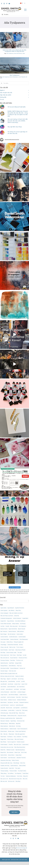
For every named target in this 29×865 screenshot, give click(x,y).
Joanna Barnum (9, 689)
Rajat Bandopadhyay (20, 749)
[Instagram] (4, 3)
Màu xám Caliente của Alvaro (16, 613)
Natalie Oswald (13, 728)
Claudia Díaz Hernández (12, 644)
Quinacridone (25, 744)
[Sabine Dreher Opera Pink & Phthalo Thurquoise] (2, 125)
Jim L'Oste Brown (20, 686)
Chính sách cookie (23, 859)
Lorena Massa (4, 710)
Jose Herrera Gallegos (13, 694)
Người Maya (13, 720)
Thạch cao (19, 665)
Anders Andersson (17, 618)
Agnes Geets (3, 607)
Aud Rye (2, 626)
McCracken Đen (20, 720)
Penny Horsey (10, 739)
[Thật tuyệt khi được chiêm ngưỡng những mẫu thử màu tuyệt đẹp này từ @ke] (14, 511)
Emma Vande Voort (5, 655)
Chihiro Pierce (10, 642)
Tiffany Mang (3, 773)
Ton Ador (3, 776)
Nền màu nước (4, 781)
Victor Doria (19, 776)
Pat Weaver (10, 736)
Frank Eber (12, 660)
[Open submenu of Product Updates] (28, 95)
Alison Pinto (18, 610)
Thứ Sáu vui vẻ (19, 660)
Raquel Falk (3, 752)
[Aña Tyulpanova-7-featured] (14, 58)
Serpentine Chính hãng (6, 760)
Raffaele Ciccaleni (10, 749)
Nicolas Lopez (11, 731)
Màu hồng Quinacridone (19, 747)
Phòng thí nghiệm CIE (18, 642)
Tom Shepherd (18, 773)
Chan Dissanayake (24, 639)
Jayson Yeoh (24, 684)
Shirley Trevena (15, 760)
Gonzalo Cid (22, 668)
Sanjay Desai (18, 755)
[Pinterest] (6, 3)
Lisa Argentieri (16, 707)
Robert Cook (17, 752)
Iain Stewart (14, 678)
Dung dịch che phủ (22, 715)
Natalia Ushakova (4, 728)
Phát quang (24, 710)
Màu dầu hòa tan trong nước (15, 778)
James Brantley (11, 681)
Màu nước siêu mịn (5, 657)
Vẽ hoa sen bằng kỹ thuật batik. (17, 107)
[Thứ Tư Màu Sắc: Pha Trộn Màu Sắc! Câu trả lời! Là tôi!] (14, 570)
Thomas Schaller (13, 770)
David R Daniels (4, 649)
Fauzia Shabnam (13, 657)
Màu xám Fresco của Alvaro (7, 615)
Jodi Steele (16, 689)
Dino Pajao (3, 652)
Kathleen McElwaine (21, 699)
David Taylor (11, 649)
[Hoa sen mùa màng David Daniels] (2, 105)
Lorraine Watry (11, 710)
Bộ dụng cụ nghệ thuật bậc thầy (8, 718)
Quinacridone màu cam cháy (7, 747)
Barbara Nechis (4, 628)
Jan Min (23, 681)
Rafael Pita (3, 749)
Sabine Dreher (4, 755)
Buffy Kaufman (20, 631)
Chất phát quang (4, 712)
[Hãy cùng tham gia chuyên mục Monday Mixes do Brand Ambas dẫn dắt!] (14, 305)
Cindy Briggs (3, 644)
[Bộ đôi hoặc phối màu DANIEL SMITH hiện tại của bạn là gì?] (14, 157)
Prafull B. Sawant (20, 741)
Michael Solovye (4, 723)
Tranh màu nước (12, 670)
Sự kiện (24, 655)
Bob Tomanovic (4, 631)
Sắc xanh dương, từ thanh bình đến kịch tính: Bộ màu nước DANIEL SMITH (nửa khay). (18, 120)
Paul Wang (24, 736)
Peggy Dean (3, 739)
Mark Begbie (3, 715)
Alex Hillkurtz (11, 610)
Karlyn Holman (4, 699)
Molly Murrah (12, 726)
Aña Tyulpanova (10, 53)
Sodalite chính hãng (5, 765)
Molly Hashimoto (4, 726)
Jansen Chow (17, 684)
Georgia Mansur (4, 665)
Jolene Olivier (13, 691)
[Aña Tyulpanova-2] (14, 32)
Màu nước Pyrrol (17, 744)
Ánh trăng (18, 726)
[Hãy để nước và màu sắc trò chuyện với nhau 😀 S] (14, 452)
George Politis (18, 663)
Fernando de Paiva (23, 657)
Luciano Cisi (18, 710)
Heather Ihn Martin (19, 676)
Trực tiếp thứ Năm (22, 770)
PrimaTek (11, 744)
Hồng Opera (11, 734)
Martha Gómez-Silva (12, 715)
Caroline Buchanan (13, 636)
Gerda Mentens (12, 665)
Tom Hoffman (11, 773)
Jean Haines (3, 686)
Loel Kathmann (24, 707)
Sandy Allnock (11, 755)
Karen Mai (18, 697)
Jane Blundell (3, 684)
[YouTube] (9, 3)
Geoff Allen (11, 663)
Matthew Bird (19, 718)
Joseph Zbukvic (22, 694)
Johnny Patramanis (5, 691)
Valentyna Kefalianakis (11, 776)
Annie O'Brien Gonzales (6, 623)
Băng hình (25, 776)
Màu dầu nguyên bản (20, 734)
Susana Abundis (4, 768)
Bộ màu (21, 644)
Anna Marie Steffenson (20, 621)
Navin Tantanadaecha (22, 728)
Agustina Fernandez (19, 607)
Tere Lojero (17, 768)
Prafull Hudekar (4, 744)
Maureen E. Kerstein (5, 720)
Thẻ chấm (19, 652)
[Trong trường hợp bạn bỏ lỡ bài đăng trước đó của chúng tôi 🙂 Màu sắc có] (14, 334)
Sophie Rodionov (14, 765)
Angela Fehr (3, 621)
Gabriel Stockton (4, 663)
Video (23, 53)
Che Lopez (3, 642)
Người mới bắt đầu (13, 628)
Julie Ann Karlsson (11, 697)
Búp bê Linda (9, 707)
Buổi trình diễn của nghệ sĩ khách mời (9, 673)
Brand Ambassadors (14, 76)
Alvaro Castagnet (4, 613)
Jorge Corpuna (4, 694)
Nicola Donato (4, 731)
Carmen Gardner (4, 636)
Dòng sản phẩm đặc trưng (6, 762)
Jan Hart (18, 681)
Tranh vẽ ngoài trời (11, 741)
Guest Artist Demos (18, 53)
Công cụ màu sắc (4, 647)
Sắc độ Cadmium (11, 634)
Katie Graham (4, 702)
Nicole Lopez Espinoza (21, 731)
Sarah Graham (4, 757)
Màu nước (25, 778)
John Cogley (22, 689)
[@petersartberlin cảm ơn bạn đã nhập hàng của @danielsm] (14, 393)
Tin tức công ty (19, 647)
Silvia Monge (16, 762)
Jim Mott (3, 689)
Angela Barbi (25, 618)
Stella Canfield (22, 765)
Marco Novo (22, 712)
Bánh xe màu (12, 647)
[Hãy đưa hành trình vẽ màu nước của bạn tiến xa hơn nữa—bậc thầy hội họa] (14, 364)
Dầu (1, 734)
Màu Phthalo (3, 741)
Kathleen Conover (12, 699)
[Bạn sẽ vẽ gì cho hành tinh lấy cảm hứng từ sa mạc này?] (14, 541)
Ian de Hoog (20, 678)
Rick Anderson (10, 752)
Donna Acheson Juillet (11, 652)
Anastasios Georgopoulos (6, 618)
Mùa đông (18, 781)
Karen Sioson (25, 697)
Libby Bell (3, 707)
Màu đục (5, 734)
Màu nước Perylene (19, 739)
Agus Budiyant (10, 607)
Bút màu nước (11, 781)
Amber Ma (16, 615)
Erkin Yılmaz (13, 655)
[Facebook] (1, 3)
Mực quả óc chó (4, 778)
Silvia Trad (22, 762)
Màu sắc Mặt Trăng (13, 712)
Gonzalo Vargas (4, 670)
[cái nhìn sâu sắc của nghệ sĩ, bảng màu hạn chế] (2, 131)
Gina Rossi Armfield (5, 668)
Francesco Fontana (5, 660)
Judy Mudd (3, 697)
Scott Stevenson (11, 757)
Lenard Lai (12, 705)
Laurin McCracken (5, 705)
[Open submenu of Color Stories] (28, 93)
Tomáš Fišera (25, 773)
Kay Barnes (10, 702)
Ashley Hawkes (15, 623)
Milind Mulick (12, 723)
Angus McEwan (10, 621)
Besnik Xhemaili (21, 628)
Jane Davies (10, 684)
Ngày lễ (8, 678)
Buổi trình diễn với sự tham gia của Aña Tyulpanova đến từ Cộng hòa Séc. (14, 50)
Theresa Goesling (4, 770)
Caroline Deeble (22, 636)
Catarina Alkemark (14, 639)
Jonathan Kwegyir (21, 691)
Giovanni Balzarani (14, 668)
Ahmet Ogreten (4, 610)
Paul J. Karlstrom (17, 736)
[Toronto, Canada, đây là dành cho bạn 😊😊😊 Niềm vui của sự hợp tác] (14, 216)
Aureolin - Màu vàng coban (12, 626)
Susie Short (11, 768)
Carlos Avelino (20, 634)
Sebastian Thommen (21, 757)
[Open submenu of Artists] (28, 90)
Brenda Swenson (12, 631)
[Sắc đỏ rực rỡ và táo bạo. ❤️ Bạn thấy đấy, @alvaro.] (14, 187)
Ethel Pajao (19, 655)
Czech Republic (22, 76)
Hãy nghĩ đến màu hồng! (15, 126)
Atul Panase (22, 623)
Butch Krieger (4, 634)
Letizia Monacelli (19, 705)
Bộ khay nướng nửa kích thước (7, 676)
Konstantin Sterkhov (23, 702)
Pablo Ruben (3, 736)
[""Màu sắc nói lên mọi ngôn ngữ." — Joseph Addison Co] (14, 275)
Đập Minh (18, 723)
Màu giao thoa (4, 681)
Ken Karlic (16, 702)
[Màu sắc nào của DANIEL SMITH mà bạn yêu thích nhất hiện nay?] (14, 246)
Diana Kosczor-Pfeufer (20, 649)
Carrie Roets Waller (5, 639)
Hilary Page (3, 678)
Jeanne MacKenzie (11, 686)
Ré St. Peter (24, 752)
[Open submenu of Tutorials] (28, 97)
